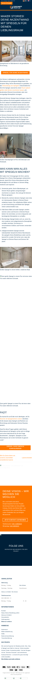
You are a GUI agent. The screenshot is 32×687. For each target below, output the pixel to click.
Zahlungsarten (5, 619)
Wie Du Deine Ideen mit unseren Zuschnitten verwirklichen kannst (7, 458)
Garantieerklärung (7, 638)
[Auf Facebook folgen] (13, 555)
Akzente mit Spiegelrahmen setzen (11, 419)
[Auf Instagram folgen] (16, 555)
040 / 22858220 (17, 524)
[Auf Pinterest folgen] (19, 555)
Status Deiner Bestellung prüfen (10, 613)
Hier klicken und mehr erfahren (10, 659)
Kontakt (3, 610)
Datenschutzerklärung (7, 636)
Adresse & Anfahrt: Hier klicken (9, 591)
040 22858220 (14, 526)
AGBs (3, 633)
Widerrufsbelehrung (7, 631)
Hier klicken (22, 585)
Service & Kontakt (7, 3)
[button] (2, 7)
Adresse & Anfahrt (6, 615)
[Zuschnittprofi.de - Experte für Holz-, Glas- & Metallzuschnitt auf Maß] (16, 7)
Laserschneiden (27, 457)
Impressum (4, 629)
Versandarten (5, 617)
